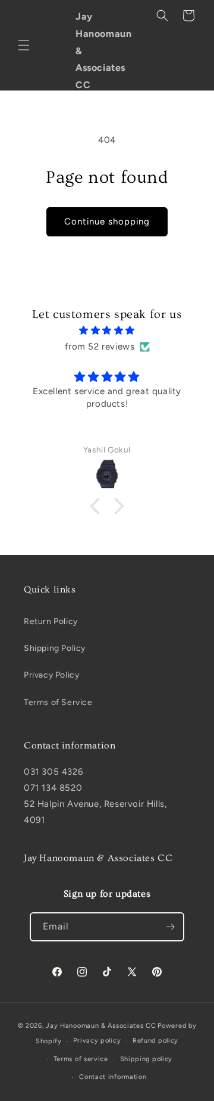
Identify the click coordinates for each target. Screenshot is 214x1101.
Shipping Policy (55, 648)
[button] (24, 45)
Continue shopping (107, 221)
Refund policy (155, 1040)
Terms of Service (58, 702)
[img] (107, 330)
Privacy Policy (51, 675)
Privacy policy (97, 1040)
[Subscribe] (170, 926)
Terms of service (81, 1059)
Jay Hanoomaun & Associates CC (101, 1026)
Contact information (112, 1077)
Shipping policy (146, 1059)
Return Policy (51, 621)
